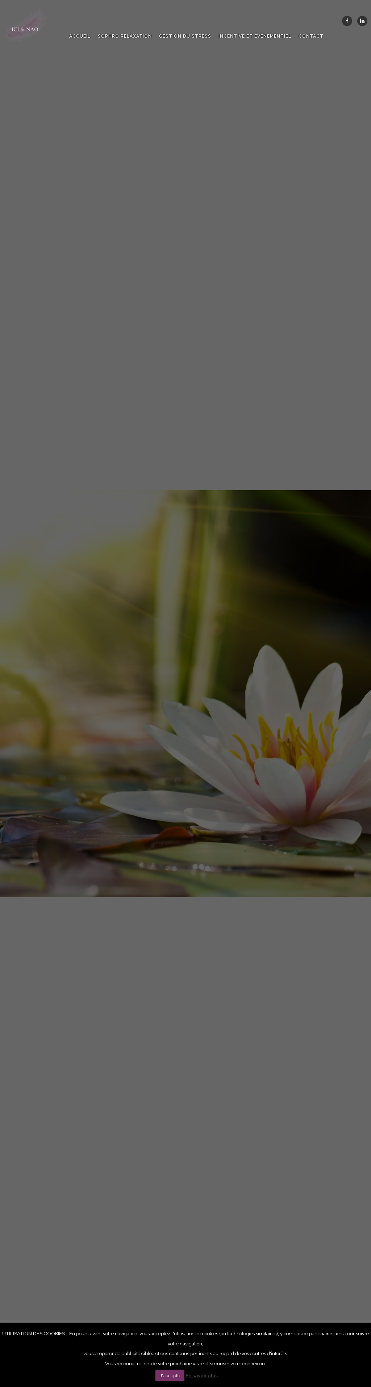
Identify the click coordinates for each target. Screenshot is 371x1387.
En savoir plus (202, 1375)
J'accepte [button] (170, 1375)
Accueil (80, 36)
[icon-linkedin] (362, 21)
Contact (311, 36)
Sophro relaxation (125, 36)
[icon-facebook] (349, 21)
